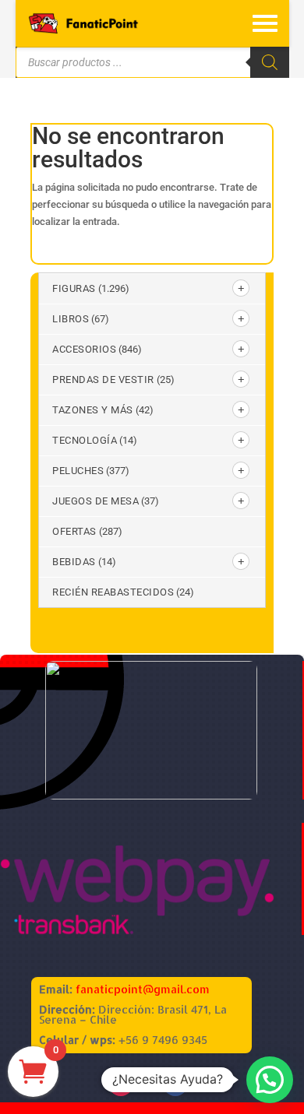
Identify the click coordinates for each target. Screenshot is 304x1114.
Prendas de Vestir (103, 379)
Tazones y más (92, 410)
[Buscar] (269, 62)
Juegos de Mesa (95, 501)
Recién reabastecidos (113, 592)
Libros (70, 319)
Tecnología (84, 440)
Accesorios (84, 349)
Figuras (74, 288)
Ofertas (74, 531)
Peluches (78, 470)
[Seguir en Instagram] (120, 1083)
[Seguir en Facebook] (175, 1083)
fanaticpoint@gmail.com (143, 989)
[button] (269, 1079)
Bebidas (74, 562)
